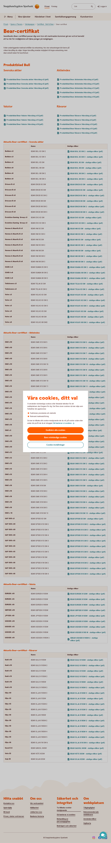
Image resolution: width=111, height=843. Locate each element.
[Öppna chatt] (103, 835)
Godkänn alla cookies (55, 430)
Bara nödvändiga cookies (55, 437)
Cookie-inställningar (55, 444)
